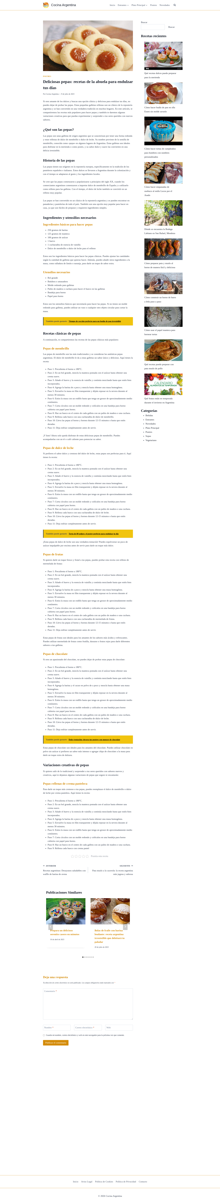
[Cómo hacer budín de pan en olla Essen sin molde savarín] (163, 93)
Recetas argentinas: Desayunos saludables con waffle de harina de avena (64, 870)
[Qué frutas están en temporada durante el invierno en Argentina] (163, 384)
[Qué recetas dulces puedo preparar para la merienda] (163, 56)
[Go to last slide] (50, 926)
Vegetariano (151, 440)
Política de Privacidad (126, 1181)
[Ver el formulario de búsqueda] (174, 5)
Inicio (112, 5)
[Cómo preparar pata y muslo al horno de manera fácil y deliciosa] (163, 249)
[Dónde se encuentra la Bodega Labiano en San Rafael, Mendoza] (163, 213)
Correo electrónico (84, 1027)
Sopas (148, 436)
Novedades (165, 5)
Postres (153, 5)
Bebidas (149, 415)
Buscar (144, 22)
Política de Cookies (104, 1181)
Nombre (48, 1027)
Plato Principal (152, 428)
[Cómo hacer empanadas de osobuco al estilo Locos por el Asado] (163, 173)
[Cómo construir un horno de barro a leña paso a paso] (163, 283)
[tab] (83, 957)
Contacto (143, 1181)
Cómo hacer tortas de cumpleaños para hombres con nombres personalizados (160, 152)
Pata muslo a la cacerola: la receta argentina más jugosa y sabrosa (112, 870)
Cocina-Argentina (52, 94)
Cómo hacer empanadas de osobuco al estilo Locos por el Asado (158, 191)
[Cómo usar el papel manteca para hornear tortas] (163, 317)
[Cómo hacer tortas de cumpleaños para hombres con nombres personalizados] (163, 131)
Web (108, 1027)
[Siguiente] (125, 926)
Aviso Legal (86, 1181)
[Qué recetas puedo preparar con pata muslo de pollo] (163, 350)
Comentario (50, 991)
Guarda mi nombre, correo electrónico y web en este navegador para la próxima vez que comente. (85, 1035)
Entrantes (150, 419)
